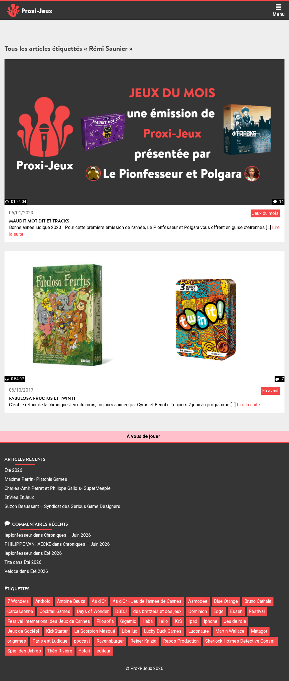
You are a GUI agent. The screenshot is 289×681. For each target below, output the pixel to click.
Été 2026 (13, 470)
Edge (218, 611)
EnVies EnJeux (19, 497)
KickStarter (57, 631)
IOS (178, 621)
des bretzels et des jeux (157, 611)
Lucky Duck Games (162, 631)
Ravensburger (110, 641)
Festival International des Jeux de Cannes (48, 621)
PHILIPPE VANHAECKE (28, 544)
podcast (82, 641)
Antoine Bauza (71, 601)
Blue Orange (226, 601)
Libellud (129, 631)
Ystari (84, 651)
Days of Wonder (93, 611)
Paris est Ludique (49, 641)
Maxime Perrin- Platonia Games (36, 479)
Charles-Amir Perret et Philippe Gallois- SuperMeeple (58, 488)
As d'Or (99, 601)
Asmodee (197, 601)
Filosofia (105, 621)
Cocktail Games (55, 611)
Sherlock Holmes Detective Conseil (240, 641)
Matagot (259, 631)
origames (16, 641)
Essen (236, 611)
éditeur (103, 651)
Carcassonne (20, 611)
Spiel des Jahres (24, 651)
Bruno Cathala (257, 601)
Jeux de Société (23, 631)
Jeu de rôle (235, 621)
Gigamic (128, 621)
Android (43, 601)
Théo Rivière (59, 651)
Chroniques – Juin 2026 (67, 535)
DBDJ (121, 611)
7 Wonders (18, 601)
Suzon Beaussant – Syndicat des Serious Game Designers (62, 506)
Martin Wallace (229, 631)
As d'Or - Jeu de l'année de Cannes (147, 601)
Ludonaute (198, 631)
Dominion (197, 611)
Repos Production (181, 641)
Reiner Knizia (143, 641)
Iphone (210, 621)
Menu (278, 14)
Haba (148, 621)
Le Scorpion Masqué (94, 631)
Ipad (193, 621)
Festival (257, 611)
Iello (163, 621)
